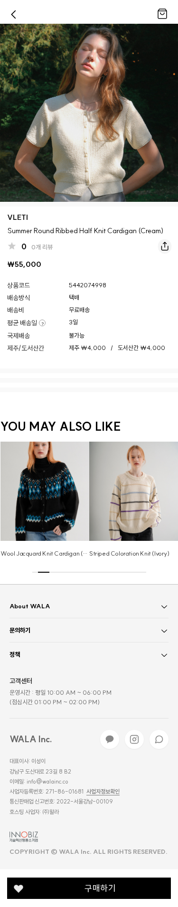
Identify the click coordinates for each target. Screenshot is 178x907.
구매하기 (100, 888)
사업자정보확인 (103, 791)
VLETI (17, 217)
